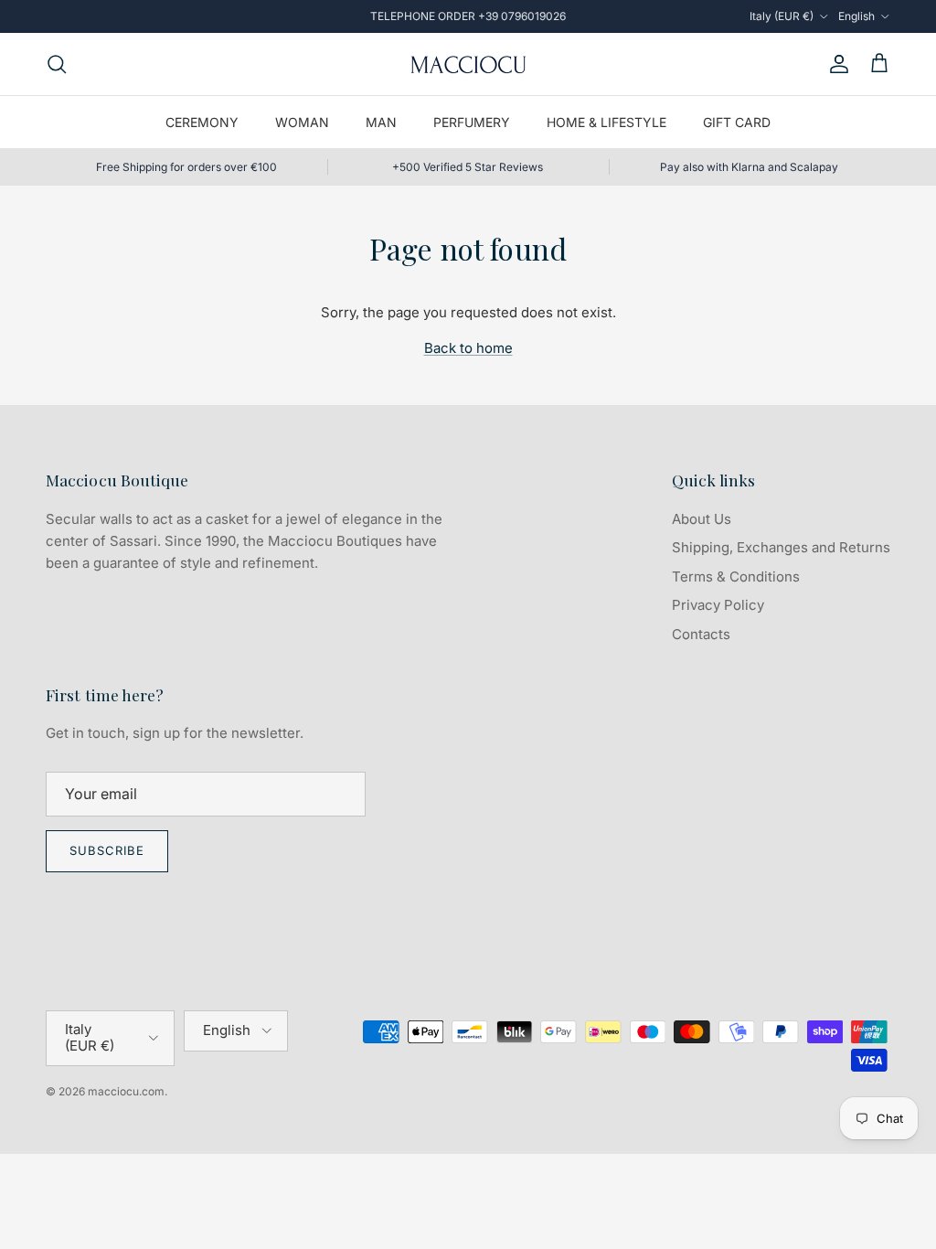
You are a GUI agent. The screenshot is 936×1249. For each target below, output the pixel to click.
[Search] (57, 64)
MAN (381, 122)
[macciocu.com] (468, 64)
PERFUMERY (471, 122)
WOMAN (302, 122)
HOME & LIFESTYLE (606, 122)
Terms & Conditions (736, 576)
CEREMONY (202, 122)
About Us (701, 519)
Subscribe (106, 850)
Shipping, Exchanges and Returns (781, 547)
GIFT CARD (737, 122)
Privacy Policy (718, 605)
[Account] (835, 64)
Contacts (701, 634)
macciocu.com (126, 1091)
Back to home (468, 348)
